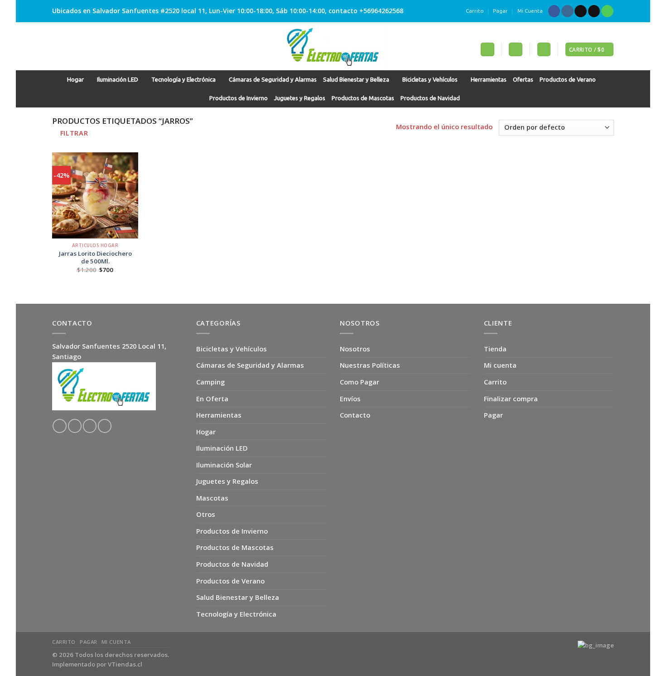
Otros (205, 514)
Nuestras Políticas (370, 365)
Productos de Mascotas (363, 98)
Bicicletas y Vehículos (430, 79)
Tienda (495, 348)
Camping (210, 381)
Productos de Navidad (430, 98)
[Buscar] (487, 49)
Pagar (500, 11)
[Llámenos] (607, 11)
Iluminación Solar (224, 464)
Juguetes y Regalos (299, 98)
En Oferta (212, 398)
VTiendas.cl (125, 664)
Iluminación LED (117, 79)
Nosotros (355, 348)
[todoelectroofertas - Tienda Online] (333, 46)
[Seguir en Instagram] (567, 11)
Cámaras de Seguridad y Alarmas (273, 79)
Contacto (355, 414)
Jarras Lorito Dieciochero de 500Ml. (95, 257)
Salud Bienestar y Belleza (356, 79)
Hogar (75, 79)
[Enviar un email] (594, 11)
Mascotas (212, 497)
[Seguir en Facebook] (554, 11)
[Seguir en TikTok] (580, 11)
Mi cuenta (500, 365)
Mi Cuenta (530, 11)
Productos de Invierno (238, 98)
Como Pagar (359, 381)
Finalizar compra (511, 398)
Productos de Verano (568, 79)
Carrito (475, 11)
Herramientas (489, 79)
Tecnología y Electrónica (183, 79)
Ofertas (523, 79)
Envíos (350, 398)
